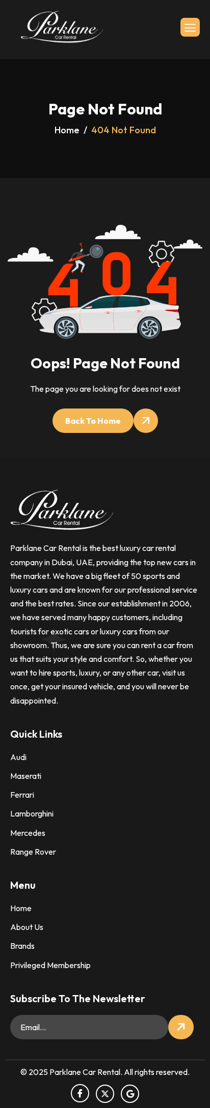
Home (21, 908)
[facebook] (80, 1093)
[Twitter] (105, 1094)
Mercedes (27, 833)
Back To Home (93, 421)
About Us (26, 927)
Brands (22, 946)
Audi (18, 757)
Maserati (25, 776)
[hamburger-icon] (190, 27)
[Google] (130, 1094)
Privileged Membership (50, 965)
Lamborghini (32, 813)
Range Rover (33, 852)
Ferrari (22, 795)
